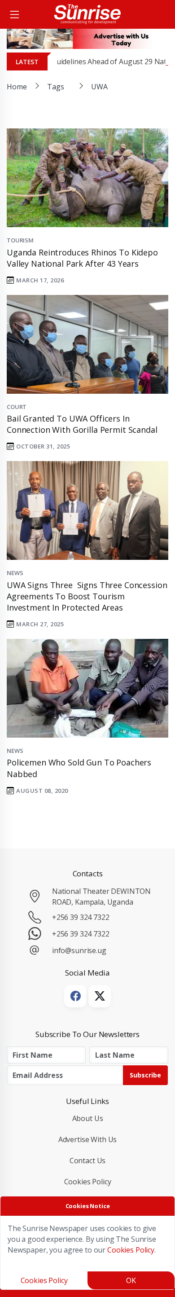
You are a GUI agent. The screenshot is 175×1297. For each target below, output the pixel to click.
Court (16, 407)
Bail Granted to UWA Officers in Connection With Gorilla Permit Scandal (82, 424)
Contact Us (88, 1160)
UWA (99, 87)
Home (16, 87)
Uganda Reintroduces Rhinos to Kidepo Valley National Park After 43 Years (82, 258)
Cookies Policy (87, 1182)
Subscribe (145, 1075)
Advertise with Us (87, 1139)
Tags (55, 87)
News (15, 573)
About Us (87, 1118)
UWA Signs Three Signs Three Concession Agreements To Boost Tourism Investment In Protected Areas (87, 596)
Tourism (20, 240)
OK (131, 1280)
